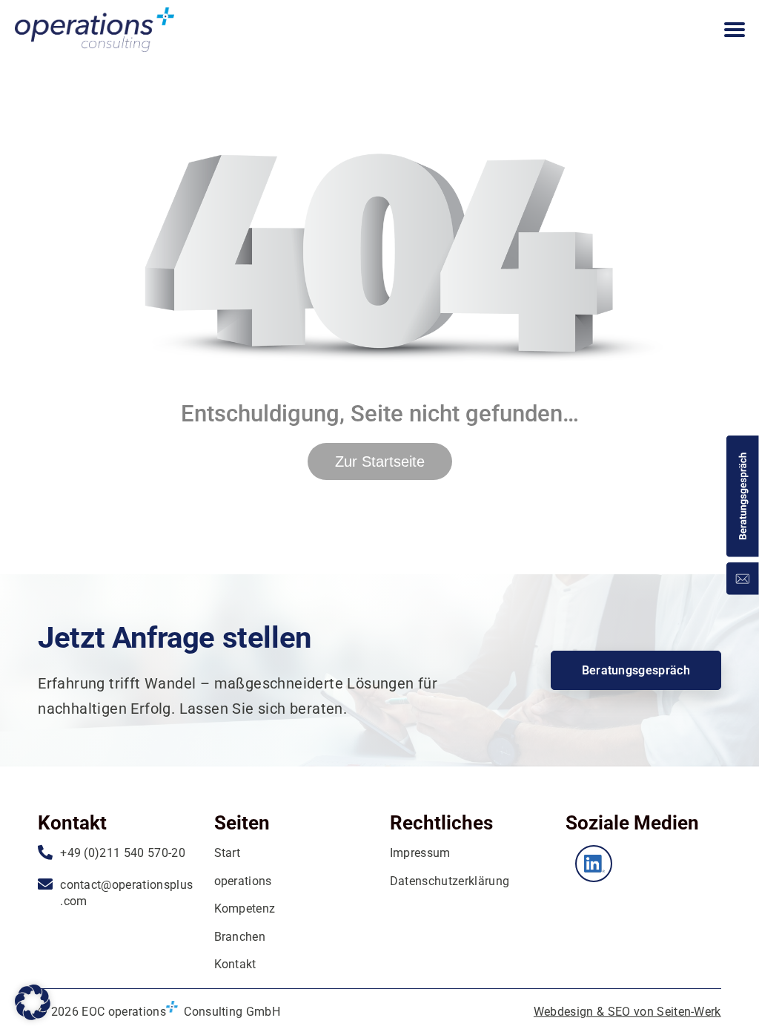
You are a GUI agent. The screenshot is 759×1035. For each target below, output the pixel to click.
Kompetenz (245, 908)
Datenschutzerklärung (449, 881)
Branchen (240, 937)
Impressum (420, 853)
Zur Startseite (380, 461)
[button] (32, 1002)
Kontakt (235, 964)
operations (243, 881)
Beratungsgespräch (636, 670)
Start (227, 853)
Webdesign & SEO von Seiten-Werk (627, 1012)
